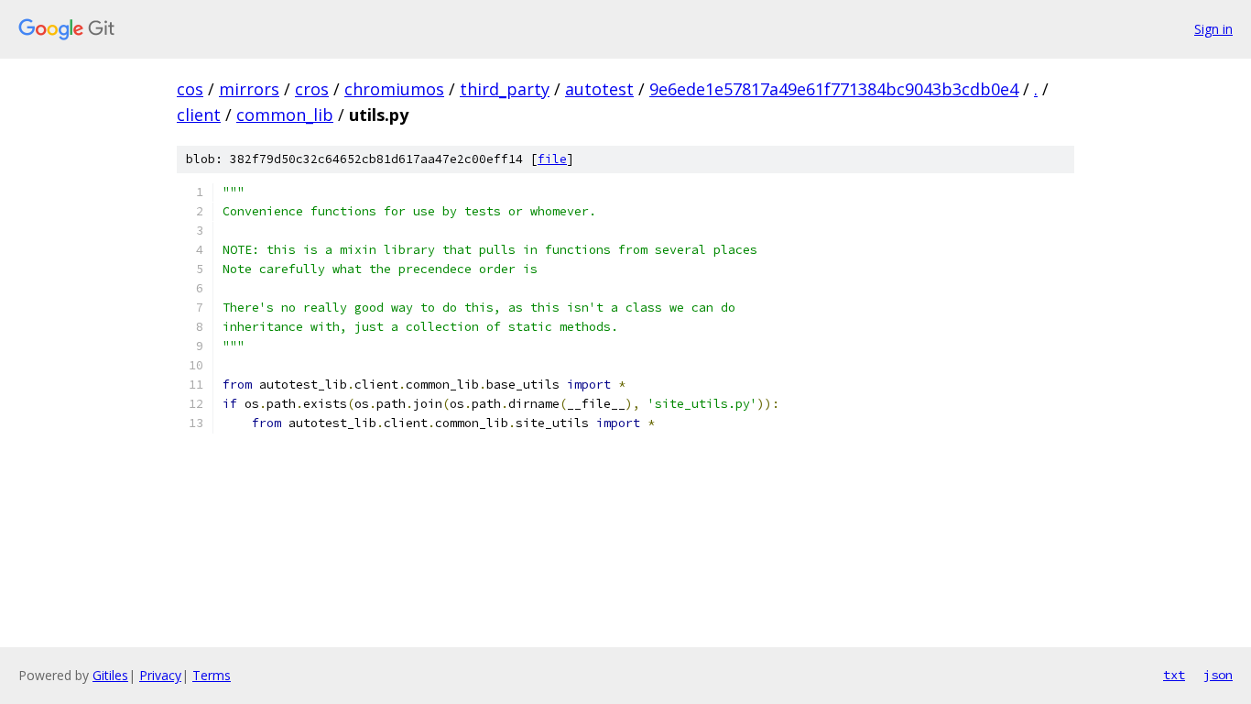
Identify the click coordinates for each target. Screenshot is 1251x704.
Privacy (160, 675)
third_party (504, 89)
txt (1174, 674)
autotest (599, 89)
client (199, 115)
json (1218, 674)
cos (190, 89)
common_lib (284, 115)
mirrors (249, 89)
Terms (211, 675)
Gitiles (110, 675)
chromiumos (394, 89)
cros (312, 89)
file (552, 159)
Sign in (1213, 29)
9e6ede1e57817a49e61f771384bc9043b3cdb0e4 (833, 89)
